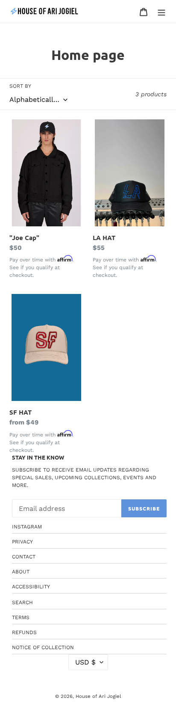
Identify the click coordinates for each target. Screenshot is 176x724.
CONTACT (23, 557)
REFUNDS (24, 632)
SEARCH (22, 602)
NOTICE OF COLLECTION (43, 647)
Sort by (20, 86)
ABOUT (20, 572)
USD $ (85, 662)
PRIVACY (22, 542)
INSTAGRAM (27, 527)
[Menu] (161, 11)
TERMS (20, 617)
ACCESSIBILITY (31, 587)
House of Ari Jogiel (98, 696)
